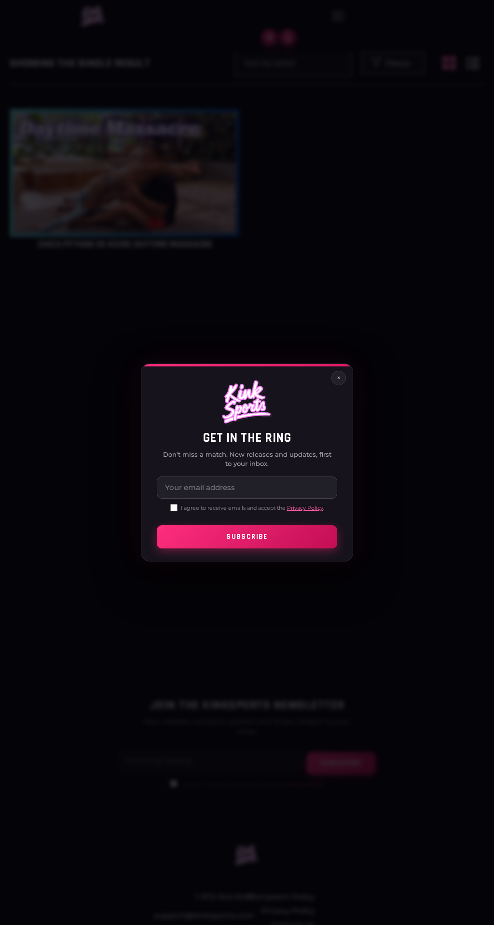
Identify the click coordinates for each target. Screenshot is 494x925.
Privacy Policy (305, 508)
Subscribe (246, 536)
